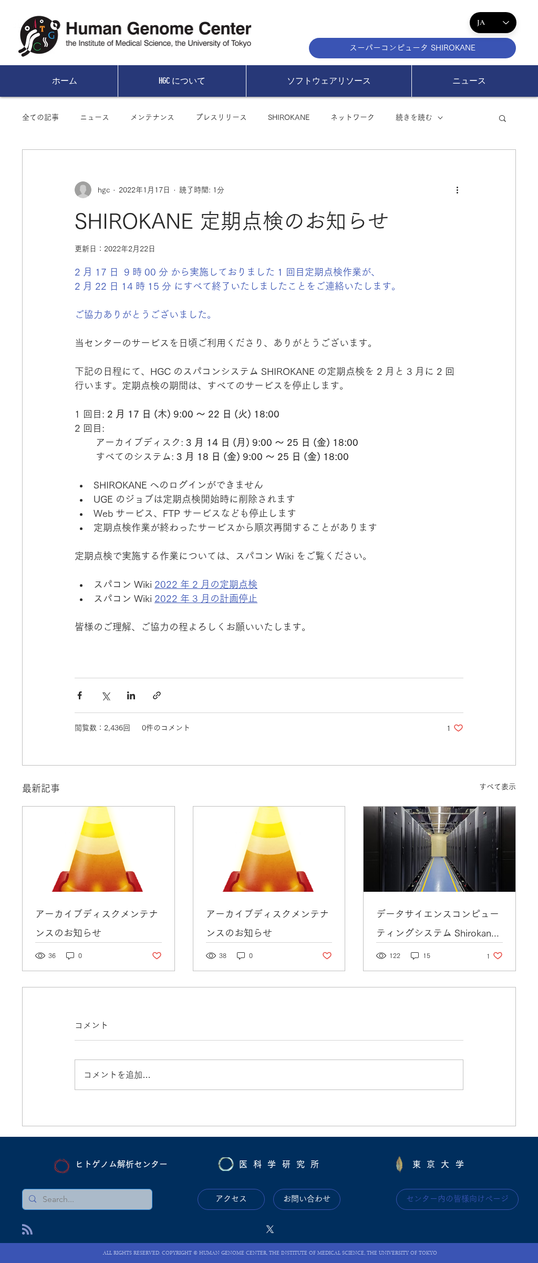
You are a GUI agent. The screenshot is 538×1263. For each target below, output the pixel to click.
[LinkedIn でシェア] (131, 695)
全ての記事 (40, 117)
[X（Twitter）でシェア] (105, 695)
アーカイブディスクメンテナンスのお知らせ (96, 923)
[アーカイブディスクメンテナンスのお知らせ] (98, 849)
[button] (503, 118)
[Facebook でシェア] (80, 695)
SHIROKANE (288, 117)
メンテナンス (152, 117)
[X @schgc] (270, 1229)
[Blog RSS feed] (27, 1230)
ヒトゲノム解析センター (121, 1164)
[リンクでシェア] (157, 695)
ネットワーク (352, 117)
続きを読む (414, 117)
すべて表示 (497, 786)
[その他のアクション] (457, 190)
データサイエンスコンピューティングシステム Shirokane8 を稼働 (439, 925)
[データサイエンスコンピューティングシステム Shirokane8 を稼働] (439, 849)
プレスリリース (221, 117)
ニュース (94, 117)
